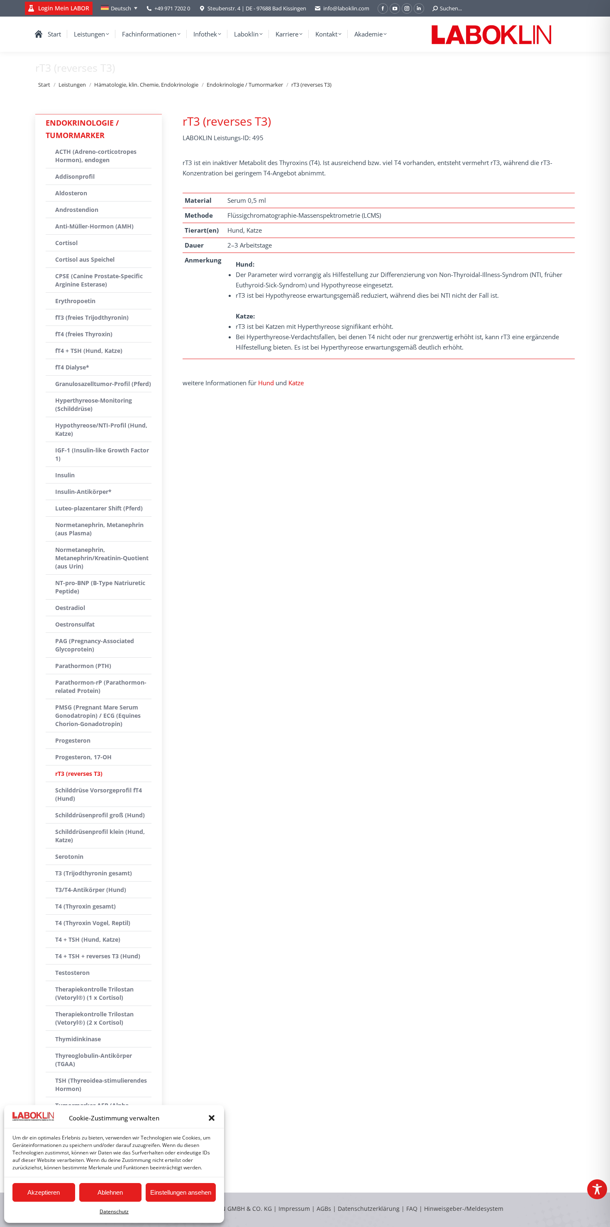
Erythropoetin (75, 301)
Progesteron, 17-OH (83, 757)
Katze (296, 383)
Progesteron (72, 740)
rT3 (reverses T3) (78, 774)
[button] (211, 1118)
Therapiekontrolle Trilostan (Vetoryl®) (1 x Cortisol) (94, 993)
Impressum (294, 1208)
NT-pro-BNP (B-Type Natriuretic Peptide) (100, 587)
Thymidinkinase (78, 1039)
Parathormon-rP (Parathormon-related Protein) (100, 686)
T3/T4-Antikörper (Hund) (90, 890)
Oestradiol (70, 608)
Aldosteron (71, 193)
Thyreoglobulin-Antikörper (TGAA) (93, 1060)
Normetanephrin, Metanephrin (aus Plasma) (99, 529)
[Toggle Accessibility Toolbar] (597, 1189)
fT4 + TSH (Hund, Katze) (88, 351)
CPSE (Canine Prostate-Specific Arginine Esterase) (99, 280)
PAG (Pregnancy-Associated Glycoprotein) (94, 645)
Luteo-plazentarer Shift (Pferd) (99, 508)
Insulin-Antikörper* (83, 492)
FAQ (411, 1208)
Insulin (65, 475)
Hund (266, 383)
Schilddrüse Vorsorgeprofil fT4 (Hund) (98, 794)
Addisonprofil (75, 176)
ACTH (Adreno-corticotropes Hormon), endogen (96, 156)
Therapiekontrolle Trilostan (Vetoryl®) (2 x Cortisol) (94, 1018)
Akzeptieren (43, 1192)
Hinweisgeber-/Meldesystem (463, 1208)
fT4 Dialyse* (72, 367)
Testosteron (72, 973)
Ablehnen (110, 1192)
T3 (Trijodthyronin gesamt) (93, 873)
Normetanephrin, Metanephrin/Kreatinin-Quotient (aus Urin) (102, 558)
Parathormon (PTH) (83, 666)
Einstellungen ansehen (180, 1192)
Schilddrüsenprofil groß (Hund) (100, 815)
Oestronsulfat (75, 624)
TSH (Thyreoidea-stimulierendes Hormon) (101, 1084)
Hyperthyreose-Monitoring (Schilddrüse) (93, 404)
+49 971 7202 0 (172, 8)
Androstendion (76, 210)
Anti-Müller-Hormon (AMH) (94, 226)
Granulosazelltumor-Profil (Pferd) (103, 384)
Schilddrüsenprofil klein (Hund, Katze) (100, 836)
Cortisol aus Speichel (85, 259)
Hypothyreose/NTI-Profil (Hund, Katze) (101, 429)
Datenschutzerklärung (369, 1208)
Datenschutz (114, 1211)
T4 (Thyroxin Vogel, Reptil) (92, 923)
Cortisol (66, 243)
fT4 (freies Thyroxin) (83, 334)
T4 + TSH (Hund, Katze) (87, 939)
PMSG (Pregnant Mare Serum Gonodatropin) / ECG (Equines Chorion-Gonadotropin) (98, 715)
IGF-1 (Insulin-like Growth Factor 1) (102, 454)
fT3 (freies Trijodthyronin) (92, 317)
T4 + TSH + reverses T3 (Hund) (97, 956)
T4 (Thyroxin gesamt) (85, 906)
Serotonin (69, 856)
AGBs (325, 1208)
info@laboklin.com (346, 8)
